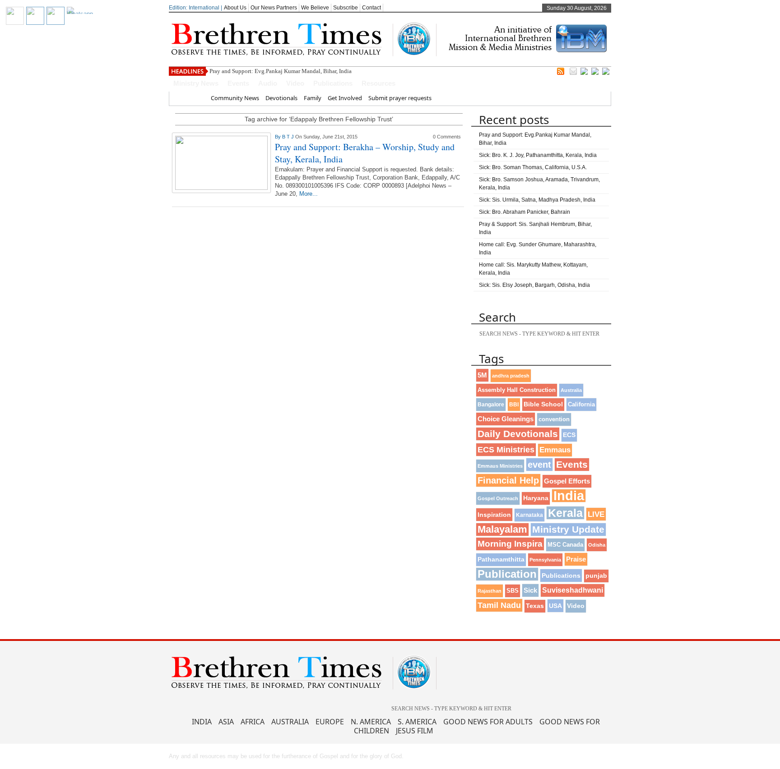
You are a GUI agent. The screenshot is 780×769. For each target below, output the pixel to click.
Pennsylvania (545, 559)
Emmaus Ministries (500, 466)
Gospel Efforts (567, 481)
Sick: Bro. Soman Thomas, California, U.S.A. (533, 167)
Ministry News (195, 83)
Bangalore (491, 404)
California (581, 404)
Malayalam (502, 529)
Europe (330, 722)
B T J (288, 136)
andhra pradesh (510, 375)
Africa (253, 722)
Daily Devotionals (518, 433)
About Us (235, 8)
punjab (596, 575)
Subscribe (345, 8)
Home (196, 98)
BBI (514, 404)
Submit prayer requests (400, 98)
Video (295, 83)
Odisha (596, 545)
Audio (267, 83)
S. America (417, 722)
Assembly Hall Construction (517, 390)
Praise (576, 559)
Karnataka (529, 515)
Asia (226, 722)
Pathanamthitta (501, 559)
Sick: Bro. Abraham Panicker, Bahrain (524, 212)
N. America (371, 722)
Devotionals (281, 98)
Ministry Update (568, 529)
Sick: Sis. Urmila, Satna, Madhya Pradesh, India (537, 200)
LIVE (596, 514)
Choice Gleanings (506, 419)
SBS (512, 590)
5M (482, 375)
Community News (235, 98)
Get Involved (345, 98)
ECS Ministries (506, 449)
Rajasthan (489, 591)
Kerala (565, 513)
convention (554, 419)
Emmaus (555, 450)
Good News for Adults (488, 722)
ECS (569, 435)
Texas (535, 606)
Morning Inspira (510, 543)
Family (312, 98)
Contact (371, 8)
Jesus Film (414, 731)
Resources (378, 83)
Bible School (543, 404)
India (568, 495)
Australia (571, 390)
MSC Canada (565, 545)
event (539, 465)
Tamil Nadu (499, 605)
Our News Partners (274, 8)
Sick (530, 590)
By (278, 136)
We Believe (315, 8)
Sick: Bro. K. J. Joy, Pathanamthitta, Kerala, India (538, 155)
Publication (507, 574)
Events (238, 83)
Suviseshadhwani (572, 590)
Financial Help (508, 480)
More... (308, 193)
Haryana (535, 498)
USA (555, 605)
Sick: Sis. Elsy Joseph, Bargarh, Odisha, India (534, 285)
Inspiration (494, 514)
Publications (333, 83)
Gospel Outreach (498, 498)
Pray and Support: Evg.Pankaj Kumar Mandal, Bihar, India (280, 71)
